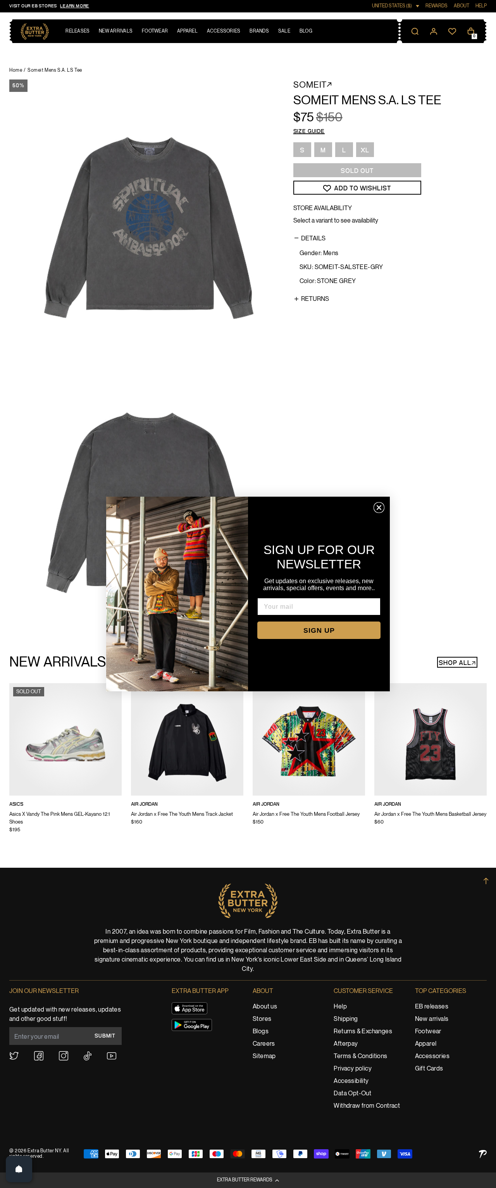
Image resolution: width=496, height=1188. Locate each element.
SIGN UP (319, 630)
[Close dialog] (379, 507)
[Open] (19, 1169)
